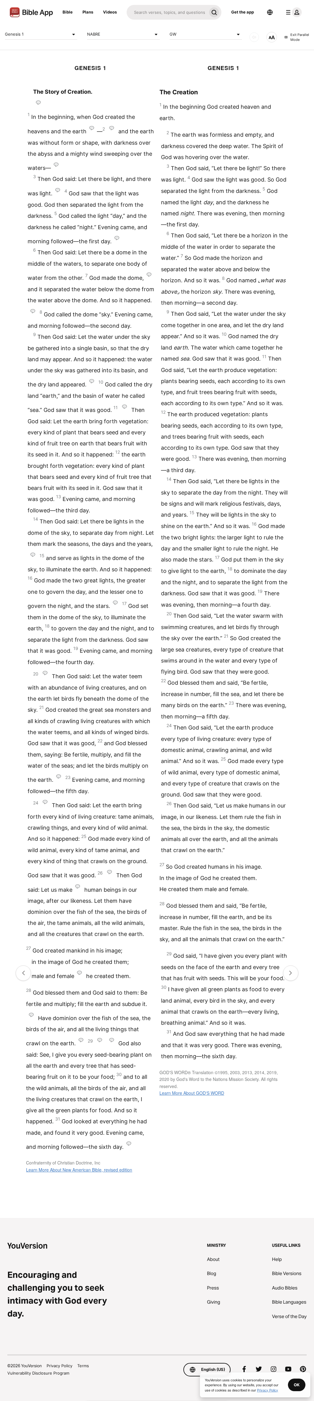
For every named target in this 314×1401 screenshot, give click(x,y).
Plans (87, 12)
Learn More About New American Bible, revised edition (79, 1170)
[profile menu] (292, 12)
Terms (83, 1365)
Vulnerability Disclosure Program (38, 1373)
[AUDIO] (254, 37)
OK (297, 1384)
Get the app (242, 12)
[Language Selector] (270, 12)
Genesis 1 (14, 34)
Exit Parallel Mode (299, 37)
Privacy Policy (59, 1365)
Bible (68, 12)
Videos (110, 12)
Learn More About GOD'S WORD (191, 1093)
